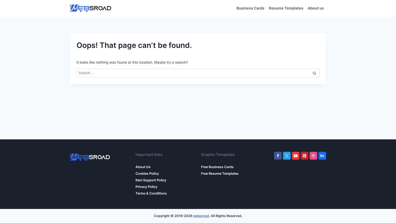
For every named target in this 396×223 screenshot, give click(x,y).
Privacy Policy (146, 187)
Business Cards (250, 8)
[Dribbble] (313, 155)
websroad (201, 216)
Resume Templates (286, 8)
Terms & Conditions (151, 193)
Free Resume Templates (220, 173)
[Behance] (322, 155)
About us (316, 8)
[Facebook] (278, 155)
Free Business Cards (217, 167)
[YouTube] (295, 155)
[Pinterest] (304, 155)
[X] (287, 155)
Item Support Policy (151, 180)
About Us (143, 167)
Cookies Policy (147, 173)
